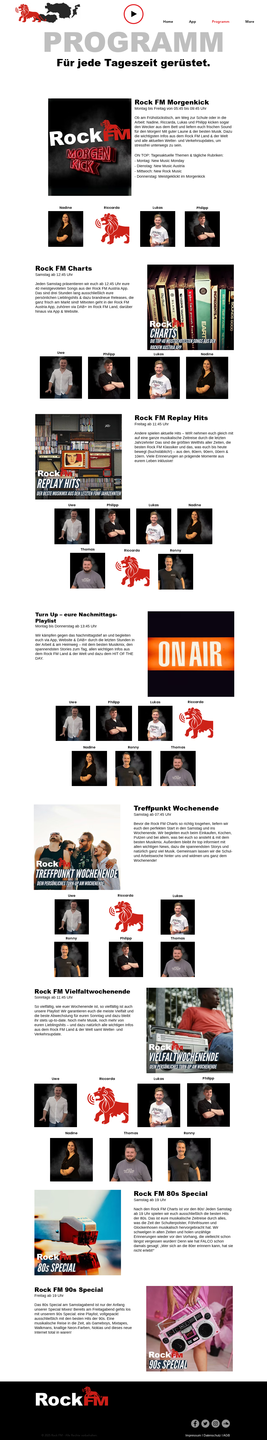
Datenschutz (212, 1435)
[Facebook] (195, 1424)
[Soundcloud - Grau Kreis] (226, 1424)
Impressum (193, 1435)
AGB (226, 1435)
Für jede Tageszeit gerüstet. (133, 62)
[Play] (134, 14)
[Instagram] (216, 1424)
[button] (249, 21)
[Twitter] (205, 1424)
